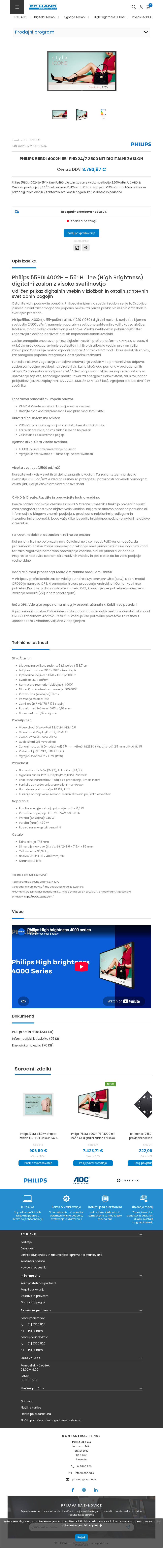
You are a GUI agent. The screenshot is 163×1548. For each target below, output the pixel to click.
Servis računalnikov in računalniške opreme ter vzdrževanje (61, 1255)
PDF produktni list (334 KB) (32, 1032)
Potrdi (81, 1537)
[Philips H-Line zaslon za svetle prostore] (93, 1104)
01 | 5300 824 (37, 1324)
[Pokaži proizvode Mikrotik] (127, 1180)
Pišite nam (35, 1331)
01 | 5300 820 (36, 1343)
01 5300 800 (84, 1466)
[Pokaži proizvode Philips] (35, 1180)
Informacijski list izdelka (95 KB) (36, 1038)
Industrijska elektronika (105, 1207)
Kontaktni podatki (33, 1261)
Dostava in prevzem (35, 1296)
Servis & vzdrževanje (66, 1207)
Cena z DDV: (69, 169)
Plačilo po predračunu (36, 1414)
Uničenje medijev (144, 1207)
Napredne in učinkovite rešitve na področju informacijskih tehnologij (28, 1216)
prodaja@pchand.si (84, 1479)
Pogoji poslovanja (33, 1289)
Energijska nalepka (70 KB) (33, 1045)
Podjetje (26, 1242)
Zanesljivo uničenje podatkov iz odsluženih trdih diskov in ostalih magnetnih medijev (144, 1217)
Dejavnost (28, 1248)
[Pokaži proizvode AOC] (81, 1180)
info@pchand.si (84, 1473)
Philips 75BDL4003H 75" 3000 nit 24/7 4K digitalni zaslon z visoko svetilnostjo (93, 1136)
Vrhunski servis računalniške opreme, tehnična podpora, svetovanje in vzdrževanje (66, 1216)
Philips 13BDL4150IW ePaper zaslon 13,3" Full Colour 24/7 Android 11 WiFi (38, 1136)
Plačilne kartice (31, 1408)
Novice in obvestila (34, 1267)
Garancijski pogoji (33, 1302)
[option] (35, 1180)
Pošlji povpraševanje (81, 233)
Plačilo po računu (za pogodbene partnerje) (51, 1420)
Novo (110, 1084)
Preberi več (81, 1545)
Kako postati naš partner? (38, 1283)
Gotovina (27, 1401)
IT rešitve (27, 1207)
